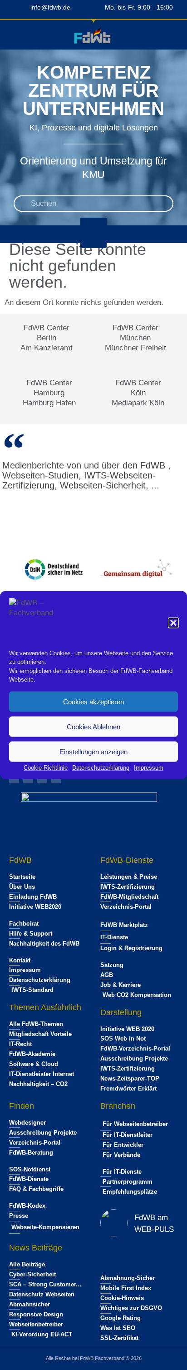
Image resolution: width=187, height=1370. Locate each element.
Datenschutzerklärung (100, 767)
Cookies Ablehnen (93, 726)
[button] (173, 622)
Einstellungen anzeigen (93, 751)
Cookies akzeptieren (93, 701)
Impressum (148, 767)
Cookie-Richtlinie (46, 767)
